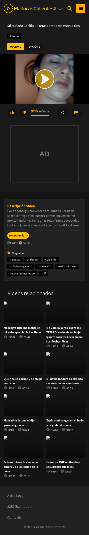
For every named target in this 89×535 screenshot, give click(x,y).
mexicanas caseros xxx (22, 273)
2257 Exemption (19, 506)
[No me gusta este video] (24, 112)
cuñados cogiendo (20, 266)
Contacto (14, 517)
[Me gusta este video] (12, 112)
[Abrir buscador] (69, 8)
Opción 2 (34, 46)
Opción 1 (15, 46)
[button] (44, 79)
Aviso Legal (15, 495)
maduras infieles (67, 266)
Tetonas (14, 36)
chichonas (33, 259)
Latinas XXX (44, 266)
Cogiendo (51, 259)
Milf (44, 273)
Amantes (15, 259)
